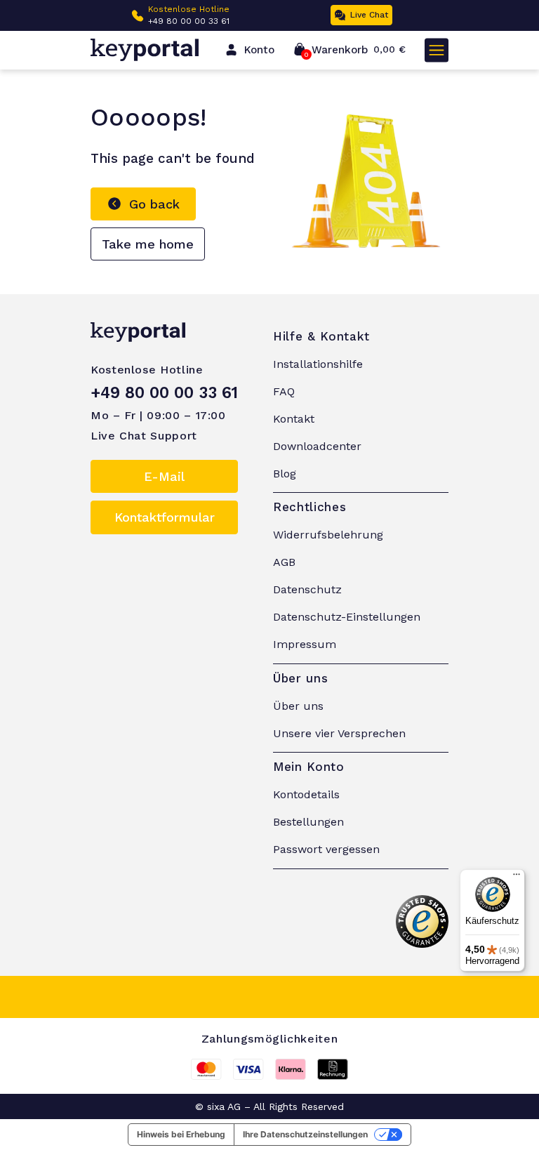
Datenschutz (307, 589)
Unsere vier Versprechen (339, 733)
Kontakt (293, 418)
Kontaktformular (164, 517)
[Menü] (516, 877)
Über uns (298, 706)
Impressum (304, 644)
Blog (284, 473)
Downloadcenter (317, 446)
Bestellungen (308, 821)
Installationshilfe (318, 364)
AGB (284, 562)
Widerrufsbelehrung (328, 534)
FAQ (284, 391)
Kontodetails (306, 794)
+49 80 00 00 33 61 (188, 21)
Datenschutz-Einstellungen (346, 616)
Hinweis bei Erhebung (181, 1134)
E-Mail (164, 476)
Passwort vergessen (326, 849)
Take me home (148, 244)
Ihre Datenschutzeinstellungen (305, 1134)
